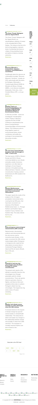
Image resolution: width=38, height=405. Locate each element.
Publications (31, 10)
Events (17, 15)
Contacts (2, 384)
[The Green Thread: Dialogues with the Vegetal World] (13, 32)
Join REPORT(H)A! (19, 20)
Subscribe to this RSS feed (15, 340)
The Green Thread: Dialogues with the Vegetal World (14, 34)
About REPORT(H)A (8, 10)
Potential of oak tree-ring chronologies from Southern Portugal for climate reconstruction (13, 265)
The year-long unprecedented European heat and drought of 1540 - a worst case (14, 152)
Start (7, 348)
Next (14, 350)
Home (6, 25)
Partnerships (34, 378)
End (18, 350)
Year (31, 66)
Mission (2, 382)
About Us (2, 380)
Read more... (8, 57)
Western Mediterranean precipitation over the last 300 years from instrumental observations (14, 190)
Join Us (22, 378)
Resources (29, 15)
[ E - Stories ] (8, 15)
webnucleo (22, 402)
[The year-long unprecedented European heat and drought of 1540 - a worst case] (13, 149)
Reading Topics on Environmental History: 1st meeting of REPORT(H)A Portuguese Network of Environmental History (13, 109)
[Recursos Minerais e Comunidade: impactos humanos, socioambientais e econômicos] (13, 66)
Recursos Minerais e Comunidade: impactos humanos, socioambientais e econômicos (14, 69)
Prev (12, 348)
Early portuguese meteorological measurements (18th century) (15, 227)
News (22, 15)
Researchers (20, 10)
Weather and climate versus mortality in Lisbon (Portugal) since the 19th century (14, 306)
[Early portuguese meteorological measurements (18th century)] (13, 226)
